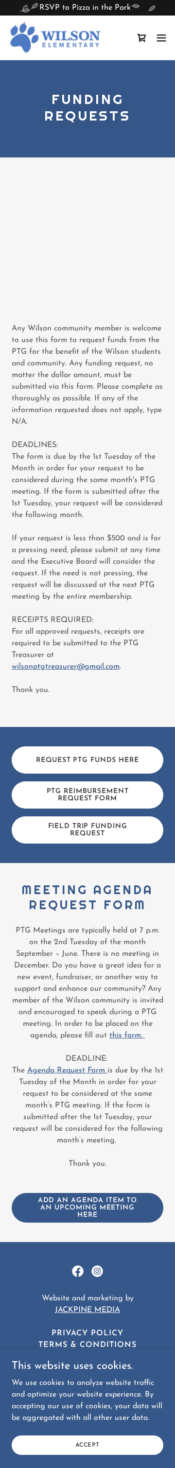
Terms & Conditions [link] (87, 1345)
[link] (55, 37)
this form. (127, 1035)
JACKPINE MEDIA (87, 1310)
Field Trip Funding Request (87, 830)
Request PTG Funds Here (87, 760)
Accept (87, 1445)
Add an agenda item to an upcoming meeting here (88, 1208)
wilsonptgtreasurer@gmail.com (66, 667)
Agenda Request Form (67, 1070)
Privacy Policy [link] (87, 1333)
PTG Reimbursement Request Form (88, 795)
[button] (161, 38)
